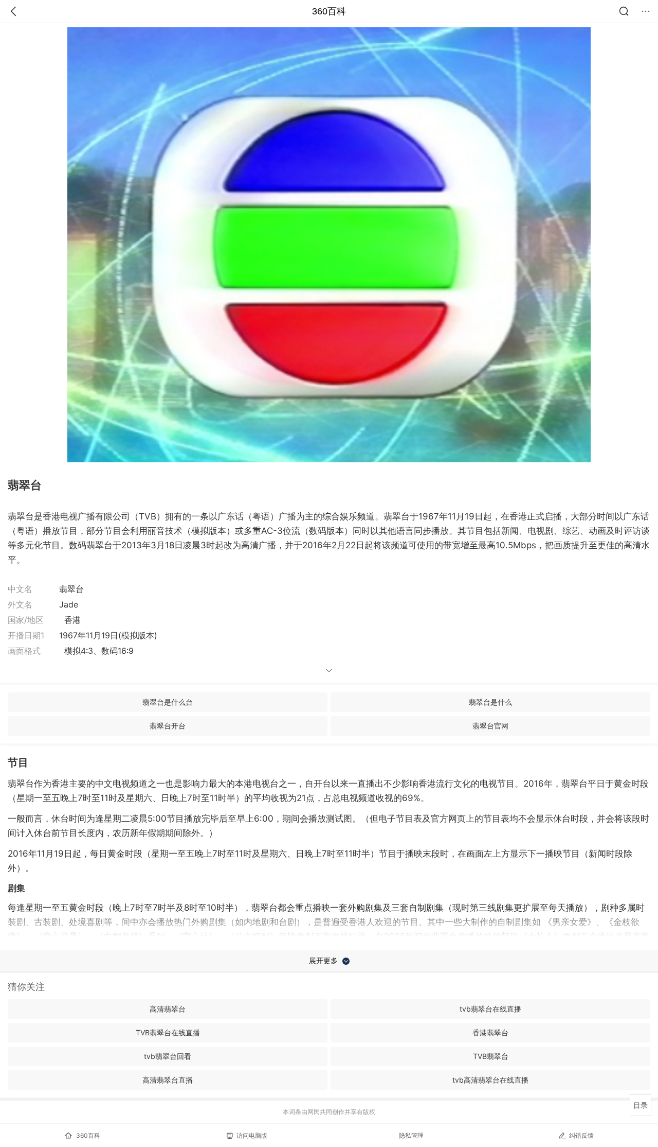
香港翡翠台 (490, 1032)
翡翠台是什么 (490, 702)
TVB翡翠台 (490, 1056)
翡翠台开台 (168, 725)
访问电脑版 (251, 1135)
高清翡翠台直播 (167, 1079)
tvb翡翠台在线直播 (490, 1008)
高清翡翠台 (168, 1008)
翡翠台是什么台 (167, 702)
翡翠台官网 (490, 725)
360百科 (329, 11)
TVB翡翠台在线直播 (168, 1032)
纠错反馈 (581, 1135)
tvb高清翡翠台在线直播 (490, 1079)
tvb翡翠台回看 (167, 1056)
